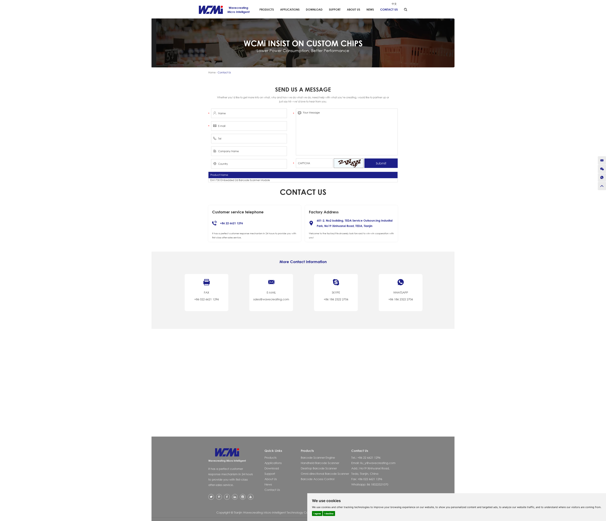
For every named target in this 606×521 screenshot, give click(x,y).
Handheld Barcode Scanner (320, 463)
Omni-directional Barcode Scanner (325, 473)
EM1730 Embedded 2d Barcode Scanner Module (240, 180)
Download (314, 9)
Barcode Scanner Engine (318, 457)
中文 (394, 3)
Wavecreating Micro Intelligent (227, 460)
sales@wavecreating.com (271, 299)
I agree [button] (317, 513)
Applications (290, 9)
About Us (353, 9)
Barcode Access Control (317, 479)
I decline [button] (328, 513)
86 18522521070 (377, 484)
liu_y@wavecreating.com (377, 463)
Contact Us (389, 9)
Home (212, 72)
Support (335, 9)
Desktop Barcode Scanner (319, 468)
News (370, 9)
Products (266, 9)
